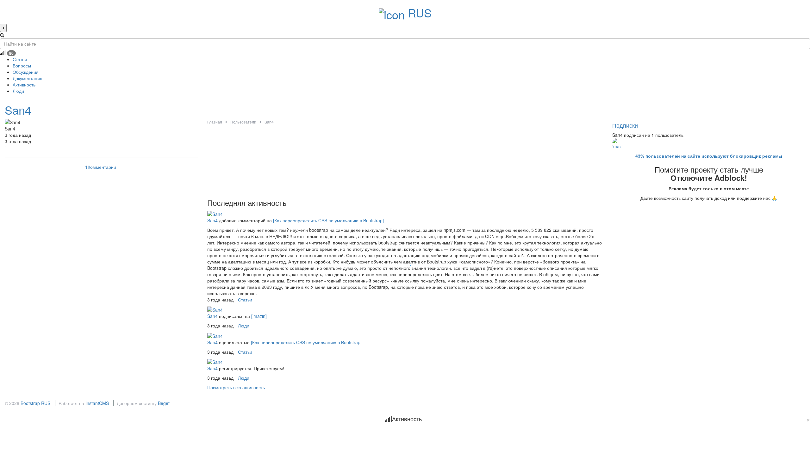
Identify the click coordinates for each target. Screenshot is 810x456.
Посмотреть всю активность (236, 387)
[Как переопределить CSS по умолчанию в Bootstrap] (328, 220)
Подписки (625, 125)
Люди (243, 325)
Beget (164, 403)
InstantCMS (97, 403)
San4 (18, 110)
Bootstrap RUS (35, 403)
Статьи (245, 299)
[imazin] (259, 316)
